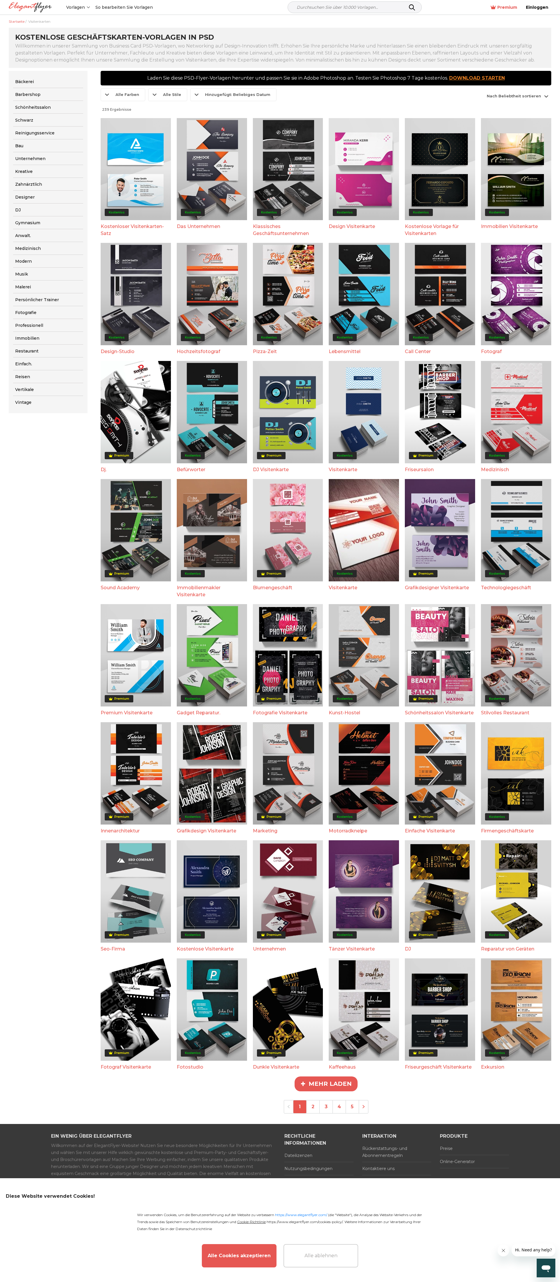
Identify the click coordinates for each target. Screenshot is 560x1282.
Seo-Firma (113, 949)
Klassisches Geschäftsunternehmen (281, 230)
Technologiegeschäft (506, 587)
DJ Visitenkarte (271, 469)
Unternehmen (269, 949)
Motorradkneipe (348, 831)
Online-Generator (457, 1161)
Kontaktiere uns (378, 1168)
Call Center (418, 351)
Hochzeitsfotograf (198, 351)
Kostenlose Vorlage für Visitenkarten (432, 230)
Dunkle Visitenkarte (276, 1067)
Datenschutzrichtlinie (194, 1229)
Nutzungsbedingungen (308, 1168)
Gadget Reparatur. (198, 712)
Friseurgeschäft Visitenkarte (438, 1067)
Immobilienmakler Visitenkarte (198, 591)
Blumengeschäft (272, 587)
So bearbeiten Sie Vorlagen (124, 7)
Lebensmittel (344, 351)
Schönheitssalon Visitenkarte (439, 712)
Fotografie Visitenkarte (280, 712)
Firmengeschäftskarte (507, 831)
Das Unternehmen (198, 226)
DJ (408, 949)
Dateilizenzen (298, 1155)
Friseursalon (419, 469)
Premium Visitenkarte (127, 712)
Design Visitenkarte (352, 226)
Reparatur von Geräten (507, 949)
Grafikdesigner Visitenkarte (437, 587)
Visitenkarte (343, 469)
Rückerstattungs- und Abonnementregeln (384, 1152)
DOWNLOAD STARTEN (477, 78)
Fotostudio (190, 1067)
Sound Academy (120, 587)
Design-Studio (117, 351)
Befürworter (191, 469)
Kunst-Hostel (344, 712)
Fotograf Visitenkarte (126, 1067)
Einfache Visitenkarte (430, 831)
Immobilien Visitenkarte (509, 226)
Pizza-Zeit (265, 351)
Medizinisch (495, 469)
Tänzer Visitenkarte (352, 949)
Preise (446, 1148)
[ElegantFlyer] (30, 7)
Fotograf (491, 351)
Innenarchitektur (120, 831)
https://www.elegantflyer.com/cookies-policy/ (305, 1222)
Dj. (103, 469)
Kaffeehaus (342, 1067)
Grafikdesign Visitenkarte (206, 831)
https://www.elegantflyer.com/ (301, 1215)
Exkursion (492, 1067)
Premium (507, 7)
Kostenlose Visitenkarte (205, 949)
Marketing (265, 831)
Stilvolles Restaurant (505, 712)
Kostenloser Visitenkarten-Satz (132, 230)
